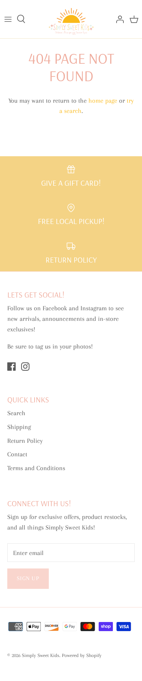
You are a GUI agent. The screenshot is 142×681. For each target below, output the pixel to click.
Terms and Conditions (36, 468)
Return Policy (25, 440)
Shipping (19, 426)
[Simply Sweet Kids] (71, 19)
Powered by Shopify (82, 655)
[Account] (118, 19)
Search (16, 413)
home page (102, 100)
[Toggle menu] (8, 19)
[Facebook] (11, 366)
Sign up (28, 578)
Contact (17, 454)
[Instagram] (25, 366)
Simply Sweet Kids (40, 655)
